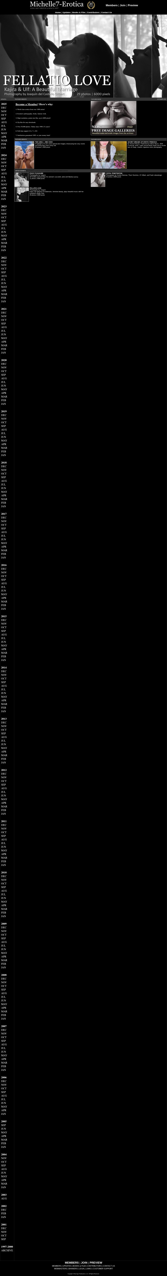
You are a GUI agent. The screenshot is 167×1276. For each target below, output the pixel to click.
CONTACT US (109, 1266)
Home (58, 12)
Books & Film (78, 12)
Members (112, 5)
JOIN (84, 1262)
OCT (4, 115)
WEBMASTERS (60, 1269)
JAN (3, 147)
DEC (4, 107)
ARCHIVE (7, 1250)
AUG (4, 122)
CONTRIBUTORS (94, 1266)
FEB (3, 144)
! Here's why (34, 104)
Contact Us (106, 12)
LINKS (89, 1269)
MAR (4, 140)
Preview (133, 5)
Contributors (93, 12)
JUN (3, 129)
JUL (3, 126)
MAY (4, 133)
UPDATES (67, 1266)
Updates (66, 12)
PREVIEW (96, 1262)
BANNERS (73, 1269)
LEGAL (82, 1269)
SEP (3, 118)
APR (3, 136)
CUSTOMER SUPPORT (103, 1269)
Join (123, 5)
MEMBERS (72, 1262)
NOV (4, 111)
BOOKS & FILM (79, 1266)
